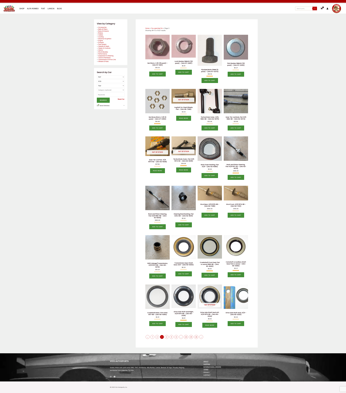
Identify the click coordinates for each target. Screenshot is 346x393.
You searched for (157, 28)
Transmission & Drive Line (107, 59)
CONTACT (206, 375)
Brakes (100, 33)
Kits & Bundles (103, 52)
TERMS (205, 369)
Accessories (102, 27)
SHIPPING (206, 364)
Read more (183, 118)
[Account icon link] (327, 8)
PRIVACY (206, 372)
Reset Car (121, 99)
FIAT (43, 8)
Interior (100, 50)
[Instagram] (111, 376)
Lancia (51, 8)
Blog (59, 8)
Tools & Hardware (104, 57)
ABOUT (205, 361)
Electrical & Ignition (104, 39)
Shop (21, 8)
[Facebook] (114, 376)
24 (186, 337)
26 (196, 337)
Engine (100, 40)
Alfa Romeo (33, 8)
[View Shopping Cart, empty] (321, 9)
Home (147, 28)
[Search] (314, 8)
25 (191, 337)
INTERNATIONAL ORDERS (212, 367)
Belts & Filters (102, 29)
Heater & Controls (104, 48)
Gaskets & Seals (103, 46)
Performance (102, 54)
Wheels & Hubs (103, 61)
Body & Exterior (103, 31)
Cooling (101, 37)
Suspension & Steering (105, 56)
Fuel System (102, 44)
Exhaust (101, 42)
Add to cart (157, 74)
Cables (100, 35)
